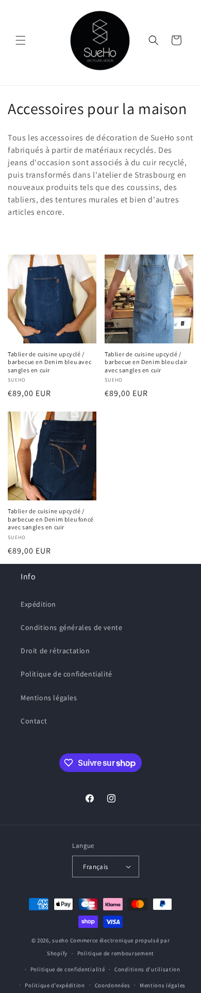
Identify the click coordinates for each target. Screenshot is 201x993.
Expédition (38, 604)
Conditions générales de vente (71, 627)
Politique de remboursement (115, 953)
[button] (20, 40)
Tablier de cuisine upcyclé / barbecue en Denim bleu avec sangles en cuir (49, 362)
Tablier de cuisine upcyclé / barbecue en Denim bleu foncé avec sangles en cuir (51, 519)
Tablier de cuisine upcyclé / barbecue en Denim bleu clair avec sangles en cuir (146, 362)
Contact (34, 721)
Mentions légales (49, 697)
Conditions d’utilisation (147, 969)
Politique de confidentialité (66, 674)
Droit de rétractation (55, 650)
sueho (60, 940)
